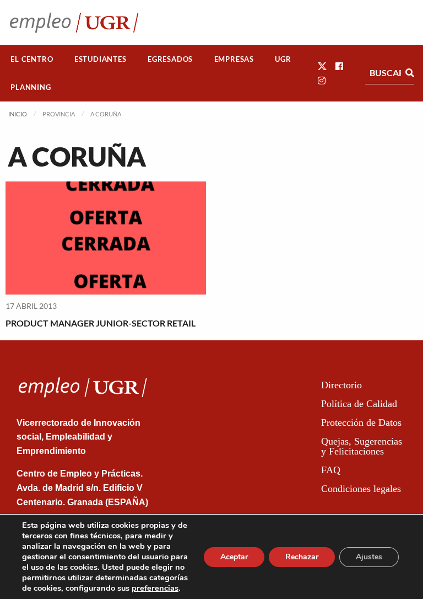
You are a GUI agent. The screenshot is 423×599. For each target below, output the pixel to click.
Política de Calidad (359, 403)
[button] (322, 66)
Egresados (170, 59)
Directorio (341, 385)
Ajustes (369, 557)
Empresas (234, 59)
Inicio (17, 113)
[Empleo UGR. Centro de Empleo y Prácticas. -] (74, 22)
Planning (30, 87)
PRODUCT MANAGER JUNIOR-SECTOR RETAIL (101, 323)
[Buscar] (409, 73)
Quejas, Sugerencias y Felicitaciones (361, 446)
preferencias (155, 588)
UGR (283, 59)
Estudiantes (100, 59)
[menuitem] (32, 59)
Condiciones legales (361, 488)
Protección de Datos (361, 422)
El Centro (31, 59)
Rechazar (301, 557)
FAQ (330, 469)
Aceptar (234, 557)
